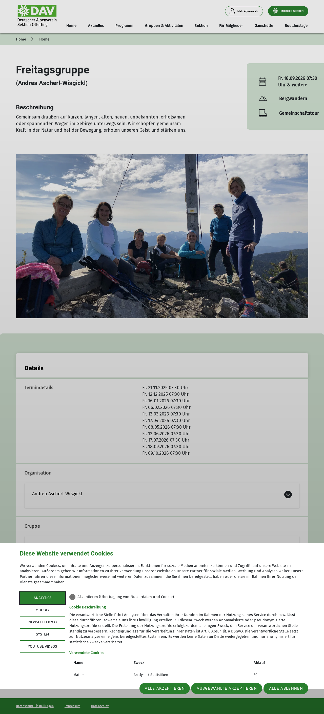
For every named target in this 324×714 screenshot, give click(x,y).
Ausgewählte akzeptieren (227, 688)
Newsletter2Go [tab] (42, 622)
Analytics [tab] (42, 598)
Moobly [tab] (42, 610)
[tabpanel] (187, 636)
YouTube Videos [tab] (42, 646)
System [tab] (42, 634)
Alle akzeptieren (165, 688)
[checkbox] (187, 597)
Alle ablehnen (286, 688)
